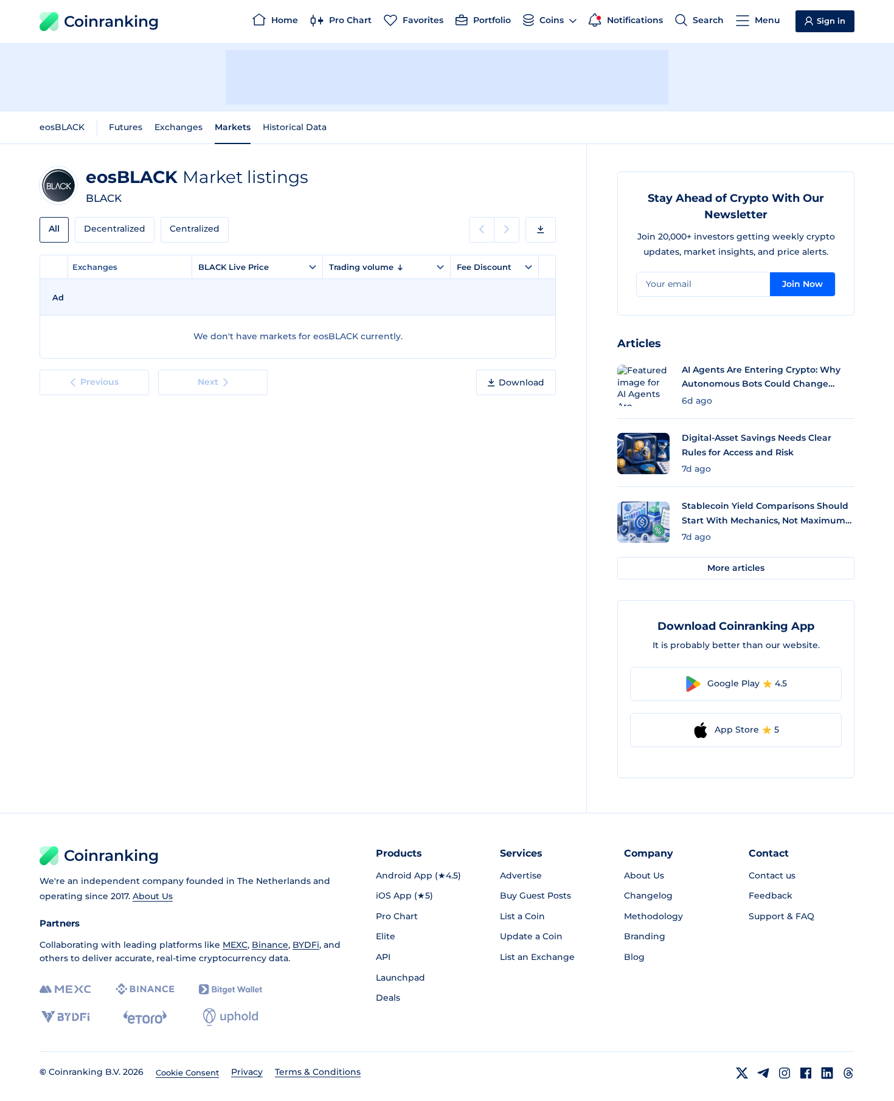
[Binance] (145, 989)
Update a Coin (531, 936)
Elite (385, 936)
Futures (125, 127)
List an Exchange (537, 956)
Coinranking (111, 21)
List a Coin (522, 916)
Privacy (247, 1071)
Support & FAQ (781, 916)
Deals (388, 997)
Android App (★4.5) (418, 875)
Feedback (770, 895)
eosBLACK (62, 127)
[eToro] (145, 1017)
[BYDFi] (65, 1017)
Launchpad (400, 977)
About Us (153, 896)
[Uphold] (230, 1017)
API (383, 956)
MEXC (235, 944)
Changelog (648, 895)
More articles (735, 567)
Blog (634, 956)
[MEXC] (65, 989)
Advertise (521, 875)
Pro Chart (397, 916)
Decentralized (114, 228)
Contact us (772, 875)
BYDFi (306, 944)
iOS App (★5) (404, 895)
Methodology (653, 916)
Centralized (195, 228)
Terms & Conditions (318, 1071)
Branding (644, 936)
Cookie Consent (187, 1072)
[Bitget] (230, 989)
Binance (270, 944)
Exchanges (178, 127)
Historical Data (295, 127)
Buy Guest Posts (535, 895)
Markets (233, 127)
